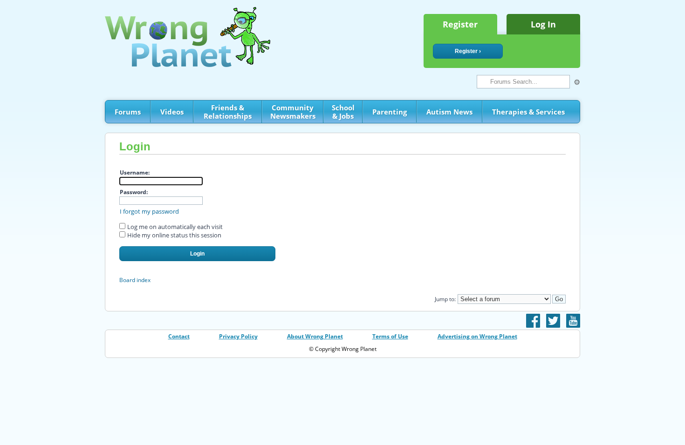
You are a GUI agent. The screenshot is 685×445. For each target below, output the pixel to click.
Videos (172, 111)
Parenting (389, 111)
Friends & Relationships (228, 112)
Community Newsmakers (292, 112)
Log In (543, 24)
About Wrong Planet (315, 336)
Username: (135, 172)
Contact (179, 336)
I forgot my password (149, 211)
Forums (128, 111)
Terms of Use (390, 336)
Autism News (449, 111)
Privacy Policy (238, 336)
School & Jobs (343, 112)
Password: (134, 192)
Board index (135, 280)
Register (460, 24)
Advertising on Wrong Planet (477, 336)
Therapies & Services (528, 111)
